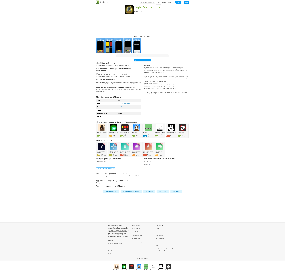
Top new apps (149, 191)
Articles (157, 242)
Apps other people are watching (131, 191)
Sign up (178, 2)
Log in (186, 2)
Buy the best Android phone (138, 242)
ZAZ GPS (110, 250)
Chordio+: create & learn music (171, 132)
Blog (157, 245)
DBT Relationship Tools (160, 151)
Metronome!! (135, 132)
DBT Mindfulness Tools (136, 151)
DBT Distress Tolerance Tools (148, 151)
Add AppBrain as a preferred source (106, 168)
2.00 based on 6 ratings (124, 103)
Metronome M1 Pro (124, 132)
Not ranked (120, 107)
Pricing (164, 2)
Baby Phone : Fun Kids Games (114, 247)
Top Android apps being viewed (115, 243)
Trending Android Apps (137, 235)
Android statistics (136, 228)
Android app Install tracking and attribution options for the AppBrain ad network (165, 249)
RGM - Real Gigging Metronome (102, 132)
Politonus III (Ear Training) (113, 132)
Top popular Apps (136, 238)
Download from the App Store (143, 60)
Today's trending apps (111, 191)
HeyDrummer (181, 132)
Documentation (159, 235)
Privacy (157, 231)
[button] (166, 164)
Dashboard (170, 2)
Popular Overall (163, 191)
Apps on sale (176, 191)
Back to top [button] (281, 257)
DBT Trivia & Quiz (101, 151)
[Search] (154, 2)
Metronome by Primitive (160, 132)
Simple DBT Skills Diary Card (113, 151)
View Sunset (110, 253)
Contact (157, 228)
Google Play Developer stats (138, 231)
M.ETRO (145, 132)
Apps (159, 2)
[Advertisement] (140, 25)
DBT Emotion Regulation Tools (125, 151)
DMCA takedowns (160, 238)
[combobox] (146, 2)
